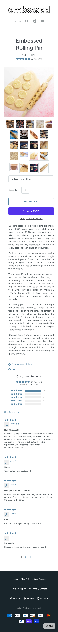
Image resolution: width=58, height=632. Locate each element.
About (43, 579)
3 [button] (30, 557)
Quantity (12, 190)
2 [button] (25, 557)
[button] (23, 58)
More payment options (31, 218)
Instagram (44, 598)
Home (15, 579)
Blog (23, 579)
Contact (43, 589)
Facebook (17, 598)
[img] (10, 420)
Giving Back (32, 579)
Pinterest (31, 598)
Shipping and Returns (22, 364)
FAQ (14, 369)
